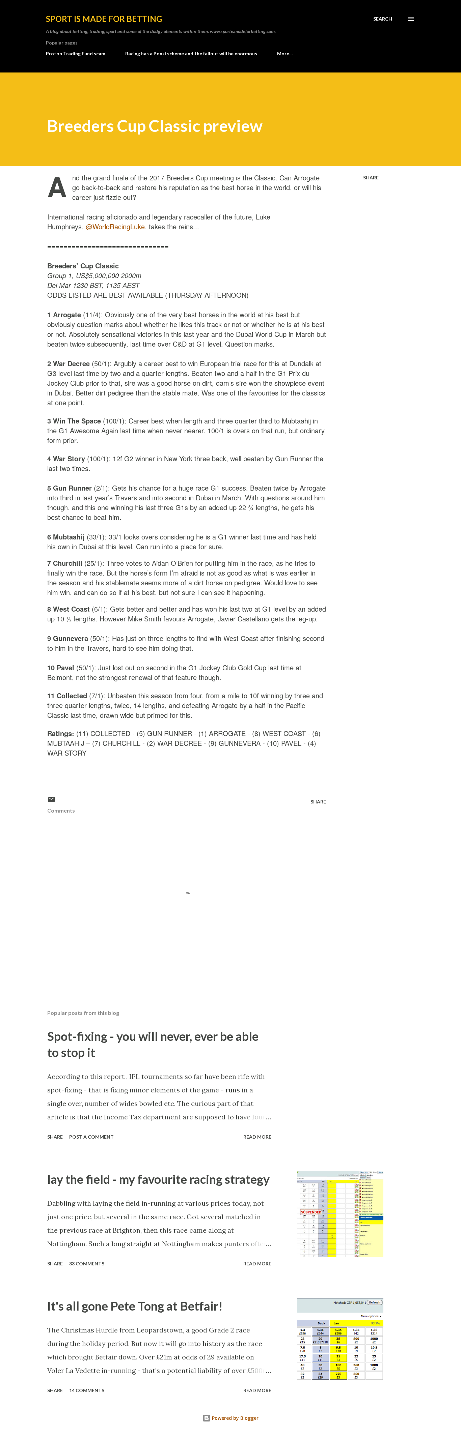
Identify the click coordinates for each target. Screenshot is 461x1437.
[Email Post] (51, 801)
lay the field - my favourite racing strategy (158, 1179)
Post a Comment (91, 1137)
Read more (257, 1137)
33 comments (86, 1263)
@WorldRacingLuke (115, 226)
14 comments (86, 1390)
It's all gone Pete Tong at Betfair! (135, 1305)
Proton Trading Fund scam (75, 53)
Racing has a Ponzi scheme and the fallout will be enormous (191, 53)
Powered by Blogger (235, 1418)
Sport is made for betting (104, 19)
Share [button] (371, 177)
